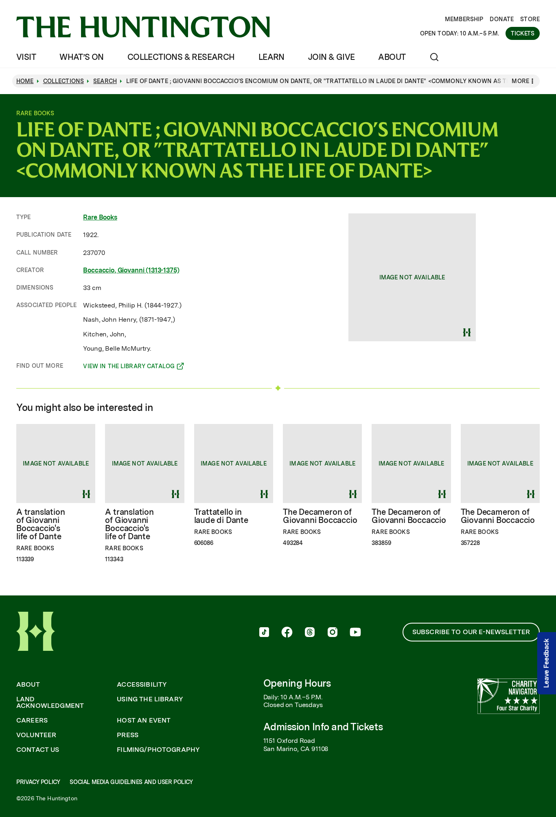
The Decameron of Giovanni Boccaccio (320, 516)
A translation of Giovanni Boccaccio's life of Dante (40, 524)
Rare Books (100, 217)
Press (127, 735)
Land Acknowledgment (50, 702)
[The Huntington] (143, 26)
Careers (32, 720)
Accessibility (142, 684)
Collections (63, 81)
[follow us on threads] (309, 633)
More (520, 81)
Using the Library (150, 699)
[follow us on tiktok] (264, 633)
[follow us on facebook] (286, 633)
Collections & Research (181, 57)
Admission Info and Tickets (323, 727)
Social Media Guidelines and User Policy (131, 782)
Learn (271, 57)
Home (25, 81)
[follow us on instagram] (332, 633)
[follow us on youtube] (355, 633)
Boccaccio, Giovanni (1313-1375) (131, 270)
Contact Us (37, 750)
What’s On (81, 57)
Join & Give (331, 57)
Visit (26, 57)
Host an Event (144, 720)
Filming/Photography (158, 750)
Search (105, 81)
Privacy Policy (38, 782)
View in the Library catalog (129, 367)
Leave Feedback (546, 663)
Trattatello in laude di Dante (221, 516)
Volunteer (36, 735)
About (391, 57)
